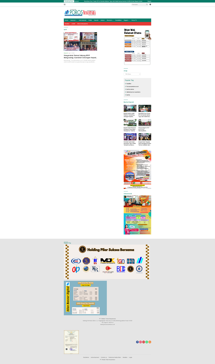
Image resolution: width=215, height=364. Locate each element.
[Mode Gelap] (150, 4)
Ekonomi (109, 20)
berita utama (130, 89)
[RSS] (149, 342)
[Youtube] (143, 342)
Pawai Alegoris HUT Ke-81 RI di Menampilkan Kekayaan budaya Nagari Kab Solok (143, 129)
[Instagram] (140, 342)
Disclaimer (86, 357)
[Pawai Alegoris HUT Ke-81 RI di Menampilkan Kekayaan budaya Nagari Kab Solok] (144, 122)
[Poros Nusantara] (80, 12)
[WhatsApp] (146, 342)
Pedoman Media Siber (115, 357)
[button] (147, 4)
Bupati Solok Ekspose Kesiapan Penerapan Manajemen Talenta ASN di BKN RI (130, 129)
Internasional (82, 20)
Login (130, 357)
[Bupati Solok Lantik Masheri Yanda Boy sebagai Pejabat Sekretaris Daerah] (130, 108)
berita (128, 95)
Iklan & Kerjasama (82, 24)
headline (128, 83)
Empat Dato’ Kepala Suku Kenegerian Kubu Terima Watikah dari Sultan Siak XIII (144, 143)
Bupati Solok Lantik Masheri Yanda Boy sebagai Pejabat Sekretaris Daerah (129, 115)
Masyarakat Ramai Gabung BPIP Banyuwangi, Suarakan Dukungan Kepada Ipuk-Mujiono (80, 57)
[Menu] (65, 4)
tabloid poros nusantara (133, 92)
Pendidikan (118, 20)
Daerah (96, 20)
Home (66, 20)
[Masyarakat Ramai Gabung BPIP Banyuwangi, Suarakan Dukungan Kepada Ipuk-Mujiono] (80, 41)
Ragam (126, 20)
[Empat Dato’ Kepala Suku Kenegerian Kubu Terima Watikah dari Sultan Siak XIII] (144, 136)
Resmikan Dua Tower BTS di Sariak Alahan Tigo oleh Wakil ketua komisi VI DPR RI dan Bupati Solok (94, 1)
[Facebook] (137, 342)
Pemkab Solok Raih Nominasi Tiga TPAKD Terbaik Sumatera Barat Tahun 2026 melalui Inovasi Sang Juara (130, 143)
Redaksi (67, 24)
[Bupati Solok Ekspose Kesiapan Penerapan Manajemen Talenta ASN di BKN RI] (130, 122)
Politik (90, 20)
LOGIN (73, 24)
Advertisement (95, 357)
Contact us (104, 357)
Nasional (72, 20)
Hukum (103, 20)
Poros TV (134, 20)
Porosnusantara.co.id (132, 86)
